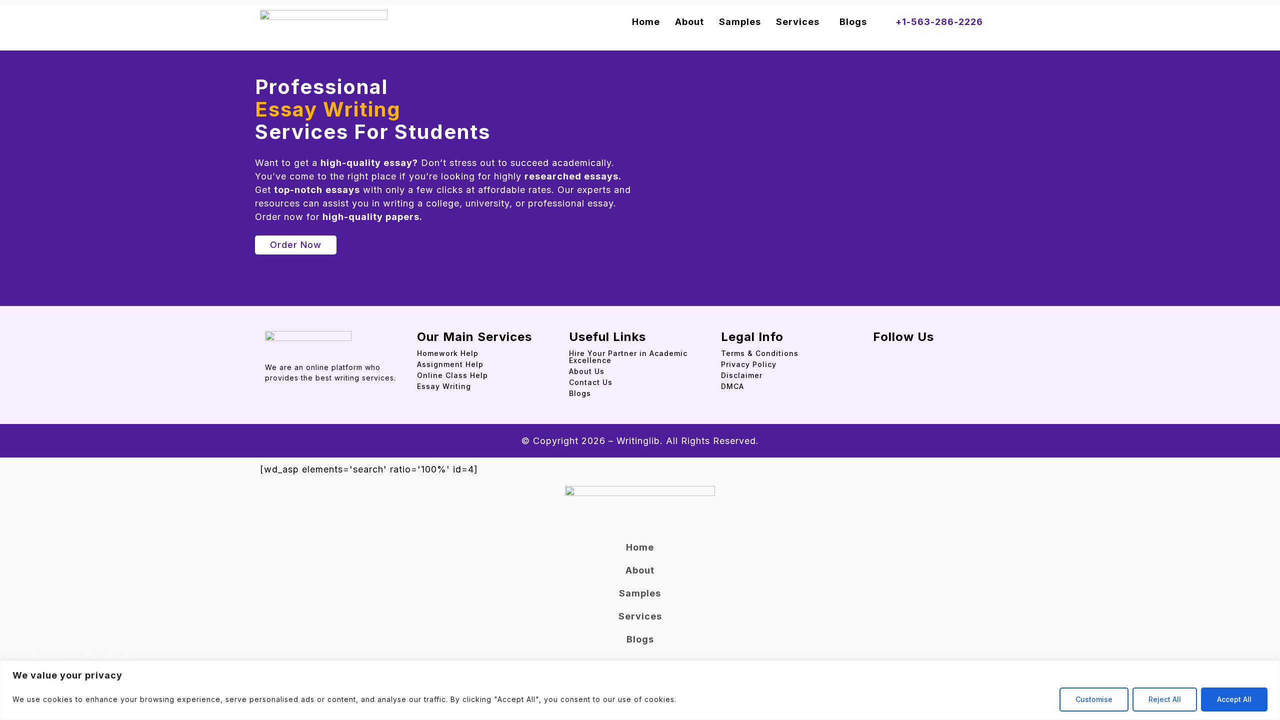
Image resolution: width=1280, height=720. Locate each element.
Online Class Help (452, 375)
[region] (640, 690)
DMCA (732, 386)
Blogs (853, 21)
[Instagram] (895, 352)
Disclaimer (741, 375)
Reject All (1164, 699)
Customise (1094, 699)
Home (646, 21)
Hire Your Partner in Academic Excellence (628, 356)
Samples (740, 21)
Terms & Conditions (759, 353)
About (689, 21)
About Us (586, 371)
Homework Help (447, 353)
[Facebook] (877, 352)
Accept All (1234, 699)
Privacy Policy (748, 364)
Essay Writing (444, 386)
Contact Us (590, 382)
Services (798, 21)
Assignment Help (450, 364)
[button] (800, 22)
